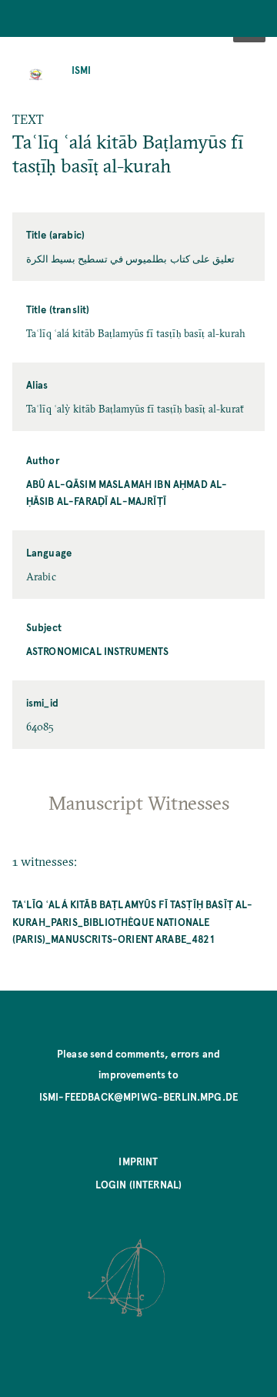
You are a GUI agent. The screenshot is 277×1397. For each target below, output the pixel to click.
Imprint (138, 1161)
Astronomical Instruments (97, 650)
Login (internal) (138, 1184)
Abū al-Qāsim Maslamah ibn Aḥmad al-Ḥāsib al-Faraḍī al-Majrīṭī (127, 492)
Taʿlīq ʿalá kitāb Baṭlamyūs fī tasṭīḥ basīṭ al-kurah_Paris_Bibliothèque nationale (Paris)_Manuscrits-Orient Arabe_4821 (132, 921)
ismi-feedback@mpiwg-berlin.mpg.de (138, 1096)
